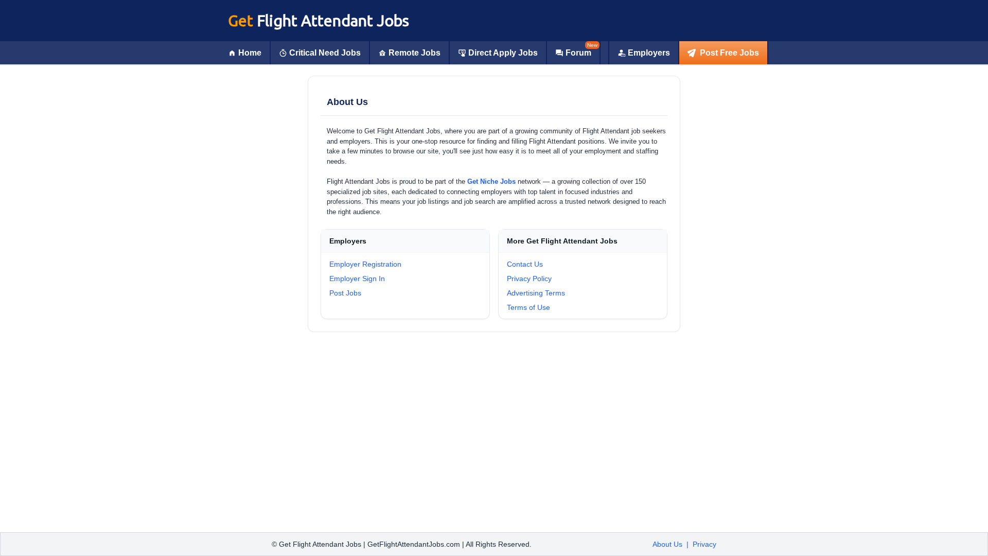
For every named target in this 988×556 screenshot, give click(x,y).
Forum (578, 52)
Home (249, 52)
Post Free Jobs (729, 52)
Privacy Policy (529, 278)
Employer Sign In (357, 278)
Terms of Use (528, 307)
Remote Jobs (414, 52)
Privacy (704, 544)
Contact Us (525, 264)
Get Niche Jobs (491, 181)
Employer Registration (365, 264)
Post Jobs (345, 293)
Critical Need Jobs (325, 52)
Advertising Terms (536, 293)
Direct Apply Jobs (503, 52)
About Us (667, 544)
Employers (649, 52)
